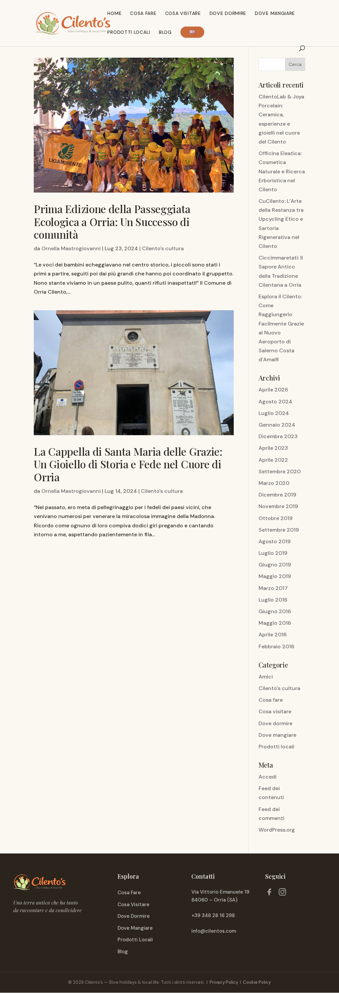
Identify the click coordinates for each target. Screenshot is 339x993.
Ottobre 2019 (276, 518)
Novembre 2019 (278, 506)
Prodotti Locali (135, 939)
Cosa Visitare (133, 904)
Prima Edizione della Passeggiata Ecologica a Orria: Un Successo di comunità (112, 221)
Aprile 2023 (273, 447)
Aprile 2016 (273, 634)
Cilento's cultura (163, 248)
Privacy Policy (224, 982)
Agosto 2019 (275, 541)
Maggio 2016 (275, 622)
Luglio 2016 (273, 599)
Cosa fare (143, 13)
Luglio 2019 (273, 553)
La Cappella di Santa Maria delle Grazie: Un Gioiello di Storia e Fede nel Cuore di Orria (128, 464)
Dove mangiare (275, 13)
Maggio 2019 (275, 576)
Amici (266, 676)
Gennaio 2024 (277, 424)
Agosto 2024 (275, 401)
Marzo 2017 (273, 588)
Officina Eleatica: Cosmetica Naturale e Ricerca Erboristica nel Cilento (282, 171)
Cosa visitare (183, 13)
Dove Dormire (228, 13)
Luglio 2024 (274, 413)
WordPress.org (277, 829)
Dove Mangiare (135, 928)
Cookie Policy (257, 982)
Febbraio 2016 (276, 646)
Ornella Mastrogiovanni (71, 248)
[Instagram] (282, 893)
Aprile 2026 (273, 389)
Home (114, 13)
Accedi (267, 776)
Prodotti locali (128, 32)
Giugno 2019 (275, 564)
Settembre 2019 (279, 529)
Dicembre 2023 (278, 436)
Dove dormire (275, 723)
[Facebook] (269, 893)
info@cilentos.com (213, 931)
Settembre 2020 (280, 471)
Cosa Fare (129, 892)
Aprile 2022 (273, 459)
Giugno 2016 (275, 611)
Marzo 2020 (274, 483)
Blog (165, 32)
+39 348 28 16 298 (213, 915)
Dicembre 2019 (277, 494)
